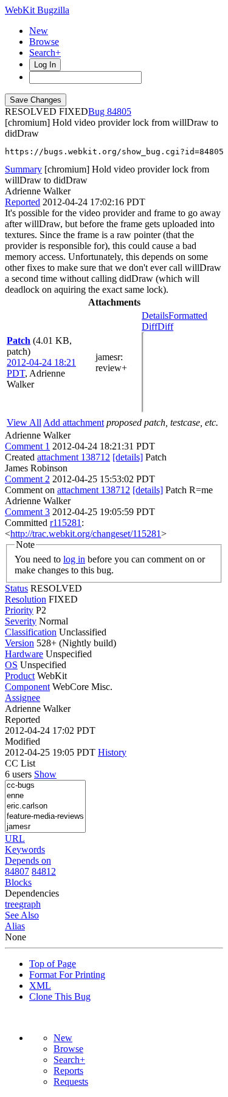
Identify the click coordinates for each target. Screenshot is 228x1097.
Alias (15, 926)
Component (27, 687)
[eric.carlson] (45, 806)
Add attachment (73, 422)
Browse (44, 41)
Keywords (25, 849)
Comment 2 (27, 479)
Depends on (28, 860)
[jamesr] (45, 827)
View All (24, 422)
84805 (119, 111)
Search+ (45, 52)
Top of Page (52, 964)
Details (155, 315)
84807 (17, 871)
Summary (23, 169)
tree (12, 904)
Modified (22, 741)
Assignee (22, 697)
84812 (44, 871)
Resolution (25, 599)
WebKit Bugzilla (37, 10)
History (112, 752)
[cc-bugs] (45, 786)
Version (19, 643)
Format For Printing (67, 974)
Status (16, 588)
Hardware (24, 654)
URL (15, 838)
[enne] (45, 796)
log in (74, 559)
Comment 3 (27, 512)
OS (11, 665)
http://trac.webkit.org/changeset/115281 (85, 533)
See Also (22, 915)
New (38, 31)
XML (40, 985)
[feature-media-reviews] (45, 817)
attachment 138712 (73, 457)
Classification (31, 632)
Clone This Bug (60, 996)
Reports (68, 1070)
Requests (71, 1081)
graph (30, 904)
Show (45, 774)
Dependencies (32, 893)
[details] (127, 457)
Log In (45, 64)
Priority (19, 610)
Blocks (18, 882)
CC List (20, 763)
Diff (165, 326)
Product (20, 676)
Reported (22, 202)
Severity (20, 621)
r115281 (65, 523)
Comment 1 (27, 446)
